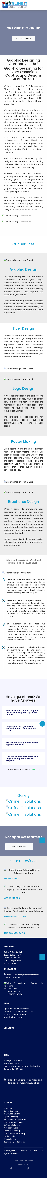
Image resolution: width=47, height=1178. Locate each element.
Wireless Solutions (11, 1128)
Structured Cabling (12, 1114)
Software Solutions (12, 1125)
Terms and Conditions (23, 1160)
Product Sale (9, 1136)
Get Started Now (23, 38)
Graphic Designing (12, 1131)
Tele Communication (13, 1122)
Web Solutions (10, 1139)
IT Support (8, 1108)
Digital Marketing (11, 1116)
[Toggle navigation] (43, 4)
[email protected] (13, 977)
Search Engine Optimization (16, 1119)
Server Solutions (11, 1111)
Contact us (35, 769)
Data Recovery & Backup (14, 1133)
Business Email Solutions (14, 1142)
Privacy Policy (23, 1164)
